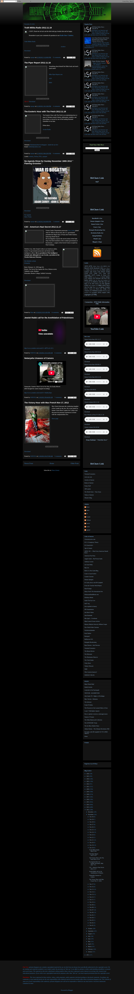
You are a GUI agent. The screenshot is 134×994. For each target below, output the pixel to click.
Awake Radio (47, 129)
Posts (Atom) (55, 470)
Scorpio (88, 517)
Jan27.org (87, 603)
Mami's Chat (97, 242)
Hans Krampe (88, 588)
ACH (86, 266)
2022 (88, 784)
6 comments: (57, 153)
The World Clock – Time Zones (93, 492)
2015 (88, 802)
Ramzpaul (87, 636)
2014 (88, 804)
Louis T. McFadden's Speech (92, 711)
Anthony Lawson (89, 561)
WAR (86, 669)
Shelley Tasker (88, 289)
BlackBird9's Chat (97, 218)
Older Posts (75, 463)
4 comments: (57, 106)
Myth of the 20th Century (92, 283)
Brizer (88, 507)
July (89, 936)
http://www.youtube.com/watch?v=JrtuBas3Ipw (38, 393)
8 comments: (55, 312)
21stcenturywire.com (90, 539)
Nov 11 (92, 899)
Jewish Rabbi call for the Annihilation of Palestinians (49, 318)
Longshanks (88, 282)
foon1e (88, 523)
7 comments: (58, 397)
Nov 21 (92, 840)
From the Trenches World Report (93, 585)
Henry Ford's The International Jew (94, 591)
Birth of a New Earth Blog (91, 570)
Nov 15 (92, 889)
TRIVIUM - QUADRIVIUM (92, 693)
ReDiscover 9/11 (89, 639)
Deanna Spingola (89, 579)
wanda (88, 526)
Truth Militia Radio (29, 41)
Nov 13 (92, 894)
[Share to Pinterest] (74, 57)
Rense (102, 287)
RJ (88, 287)
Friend (86, 273)
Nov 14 (92, 892)
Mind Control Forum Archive (92, 621)
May (89, 941)
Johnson (90, 278)
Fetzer (103, 272)
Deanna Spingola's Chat (97, 221)
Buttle (88, 270)
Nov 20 (92, 842)
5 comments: (58, 456)
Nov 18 (92, 847)
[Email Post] (64, 57)
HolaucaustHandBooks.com (92, 594)
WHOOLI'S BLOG (90, 675)
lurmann (87, 292)
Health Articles (88, 687)
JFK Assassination (89, 609)
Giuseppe (88, 275)
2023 (88, 781)
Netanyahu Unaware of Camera (39, 358)
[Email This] (68, 57)
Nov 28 (92, 822)
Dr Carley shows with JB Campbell (94, 582)
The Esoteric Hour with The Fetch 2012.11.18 (45, 111)
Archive (63, 46)
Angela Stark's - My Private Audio (93, 558)
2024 (88, 779)
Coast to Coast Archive (90, 573)
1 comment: (56, 221)
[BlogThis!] (69, 57)
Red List (95, 287)
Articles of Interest (89, 480)
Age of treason (88, 548)
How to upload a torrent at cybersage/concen (96, 714)
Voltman (95, 290)
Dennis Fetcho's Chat (97, 224)
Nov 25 (92, 829)
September (91, 931)
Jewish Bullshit (106, 277)
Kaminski (98, 278)
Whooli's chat (97, 238)
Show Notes (27, 217)
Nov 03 (92, 920)
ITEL (40, 156)
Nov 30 (92, 816)
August (90, 933)
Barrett (87, 268)
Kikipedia (27, 263)
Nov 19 (92, 845)
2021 (88, 786)
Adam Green (96, 266)
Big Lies (87, 567)
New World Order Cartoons (92, 627)
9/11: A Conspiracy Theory (91, 542)
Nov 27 (92, 824)
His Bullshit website (30, 261)
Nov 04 (92, 917)
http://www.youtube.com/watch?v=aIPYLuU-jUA (38, 348)
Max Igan (104, 282)
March (90, 946)
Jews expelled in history (91, 606)
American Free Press (90, 555)
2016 (88, 799)
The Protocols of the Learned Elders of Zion (96, 708)
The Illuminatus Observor (91, 657)
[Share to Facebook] (73, 57)
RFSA (108, 285)
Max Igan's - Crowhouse (91, 618)
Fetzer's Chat (97, 227)
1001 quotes (88, 489)
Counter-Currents (89, 576)
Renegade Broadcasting (90, 642)
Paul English (92, 285)
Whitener (105, 290)
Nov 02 (92, 923)
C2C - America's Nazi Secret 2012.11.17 (42, 227)
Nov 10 (92, 902)
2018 (88, 794)
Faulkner (87, 271)
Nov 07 (92, 910)
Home (52, 463)
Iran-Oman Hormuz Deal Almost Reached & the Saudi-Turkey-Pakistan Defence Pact (100, 39)
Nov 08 (92, 907)
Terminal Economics (90, 474)
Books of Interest (89, 483)
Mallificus (95, 282)
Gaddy (95, 273)
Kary (105, 278)
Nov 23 (92, 834)
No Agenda (27, 215)
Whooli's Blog (88, 498)
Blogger (70, 990)
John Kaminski (88, 615)
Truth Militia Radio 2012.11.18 (38, 28)
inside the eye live (53, 145)
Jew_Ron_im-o (96, 277)
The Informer (88, 702)
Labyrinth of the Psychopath (92, 690)
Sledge (104, 289)
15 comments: (57, 57)
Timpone (87, 290)
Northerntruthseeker (90, 630)
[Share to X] (71, 57)
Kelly (86, 280)
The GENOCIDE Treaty (91, 723)
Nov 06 (92, 912)
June (89, 939)
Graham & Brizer (101, 275)
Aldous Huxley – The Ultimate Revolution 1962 (97, 729)
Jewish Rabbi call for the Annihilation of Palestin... (96, 872)
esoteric (31, 156)
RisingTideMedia (97, 236)
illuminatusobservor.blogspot (38, 145)
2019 (88, 791)
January (90, 951)
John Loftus (71, 230)
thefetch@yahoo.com (34, 147)
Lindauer (105, 280)
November (91, 814)
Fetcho (36, 156)
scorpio (94, 292)
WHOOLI (33, 353)
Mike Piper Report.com (55, 74)
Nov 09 (92, 905)
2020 (88, 789)
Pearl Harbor (88, 633)
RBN (50, 82)
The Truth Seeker (89, 660)
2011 (88, 955)
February (90, 949)
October (90, 928)
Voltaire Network (89, 666)
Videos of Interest (89, 495)
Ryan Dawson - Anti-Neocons (92, 645)
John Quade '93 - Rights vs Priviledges (94, 696)
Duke (103, 270)
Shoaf (97, 289)
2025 (88, 776)
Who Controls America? (91, 672)
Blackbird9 (96, 268)
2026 (88, 773)
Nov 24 (92, 832)
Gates (104, 273)
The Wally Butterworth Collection (93, 720)
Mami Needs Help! (89, 684)
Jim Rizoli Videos (89, 612)
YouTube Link (97, 329)
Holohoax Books (89, 597)
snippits (104, 292)
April (89, 944)
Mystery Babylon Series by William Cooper (96, 624)
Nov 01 (92, 925)
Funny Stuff (88, 486)
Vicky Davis (88, 663)
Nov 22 (92, 837)
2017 (88, 797)
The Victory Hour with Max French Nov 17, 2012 (46, 403)
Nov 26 (92, 827)
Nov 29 (92, 819)
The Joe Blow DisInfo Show (92, 726)
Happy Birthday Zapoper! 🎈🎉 (100, 61)
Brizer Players (107, 268)
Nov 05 (92, 915)
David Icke (96, 270)
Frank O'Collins (89, 705)
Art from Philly (89, 564)
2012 (88, 809)
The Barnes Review (90, 651)
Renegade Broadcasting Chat (97, 230)
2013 (88, 807)
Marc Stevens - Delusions (91, 699)
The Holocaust (88, 654)
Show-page (55, 418)
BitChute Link (97, 178)
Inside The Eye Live (90, 600)
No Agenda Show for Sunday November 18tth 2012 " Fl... (96, 863)
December (91, 812)
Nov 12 (92, 897)
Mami (32, 312)
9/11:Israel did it (89, 545)
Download (27, 50)
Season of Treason (89, 717)
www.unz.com (88, 477)
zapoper (32, 57)
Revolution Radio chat (97, 233)
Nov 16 (92, 886)
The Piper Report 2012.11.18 (37, 63)
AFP (50, 78)
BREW (105, 266)
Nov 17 (92, 884)
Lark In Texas (96, 280)
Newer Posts (28, 463)
